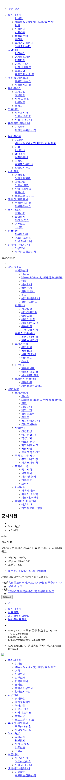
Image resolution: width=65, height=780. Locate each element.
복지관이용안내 (17, 619)
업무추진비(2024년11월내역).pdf (27, 570)
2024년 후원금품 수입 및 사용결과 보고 (31, 591)
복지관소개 (14, 608)
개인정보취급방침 (18, 615)
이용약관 (13, 612)
